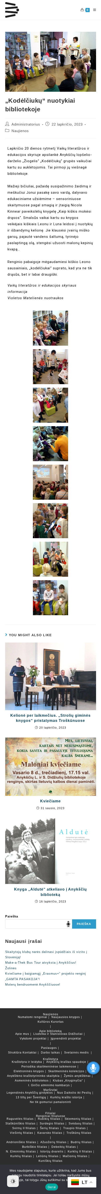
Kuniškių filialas (50, 1160)
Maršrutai (50, 1090)
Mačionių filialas (75, 1156)
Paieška (11, 916)
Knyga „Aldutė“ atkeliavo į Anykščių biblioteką (50, 891)
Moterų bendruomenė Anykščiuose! (32, 984)
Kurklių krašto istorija (66, 1097)
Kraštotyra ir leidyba (27, 1062)
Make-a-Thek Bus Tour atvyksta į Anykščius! (40, 962)
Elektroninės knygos (29, 1071)
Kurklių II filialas (80, 1151)
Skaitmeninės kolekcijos (66, 1071)
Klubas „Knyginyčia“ (68, 1080)
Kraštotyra (50, 1059)
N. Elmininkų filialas (21, 1151)
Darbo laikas (50, 1052)
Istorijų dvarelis (51, 1151)
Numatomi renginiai (32, 1017)
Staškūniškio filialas (20, 1123)
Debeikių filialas (63, 1146)
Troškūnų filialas (78, 1132)
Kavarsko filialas (49, 1132)
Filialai (50, 1113)
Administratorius (26, 124)
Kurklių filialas (21, 1156)
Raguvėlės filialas (20, 1118)
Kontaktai (30, 1052)
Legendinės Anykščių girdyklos (30, 1092)
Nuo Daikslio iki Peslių (74, 1092)
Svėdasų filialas (81, 1123)
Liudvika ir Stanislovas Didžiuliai (58, 1034)
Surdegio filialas (52, 1123)
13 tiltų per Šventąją (31, 1097)
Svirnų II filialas (24, 1128)
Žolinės (11, 968)
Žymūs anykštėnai (77, 1076)
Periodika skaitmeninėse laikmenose (48, 1066)
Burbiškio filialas (34, 1146)
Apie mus (22, 1034)
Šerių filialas (49, 1128)
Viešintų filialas (21, 1132)
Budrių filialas (81, 1142)
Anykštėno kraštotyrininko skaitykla (33, 1076)
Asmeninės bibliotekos (32, 1080)
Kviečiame (50, 801)
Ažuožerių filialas (53, 1142)
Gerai (52, 1187)
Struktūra (15, 1052)
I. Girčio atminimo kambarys (49, 1085)
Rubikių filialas (49, 1118)
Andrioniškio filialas (21, 1142)
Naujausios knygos (65, 1017)
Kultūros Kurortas (51, 1021)
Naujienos (20, 131)
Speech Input (68, 924)
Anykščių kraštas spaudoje (66, 1062)
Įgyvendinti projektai (66, 1038)
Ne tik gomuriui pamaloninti (50, 1102)
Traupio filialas (74, 1128)
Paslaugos (49, 1048)
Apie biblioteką (50, 1031)
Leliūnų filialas (47, 1156)
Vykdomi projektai (33, 1038)
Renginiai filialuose (50, 1116)
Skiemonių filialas (78, 1118)
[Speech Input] (38, 924)
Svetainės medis (76, 1052)
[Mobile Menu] (93, 10)
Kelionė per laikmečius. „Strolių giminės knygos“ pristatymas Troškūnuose (50, 718)
